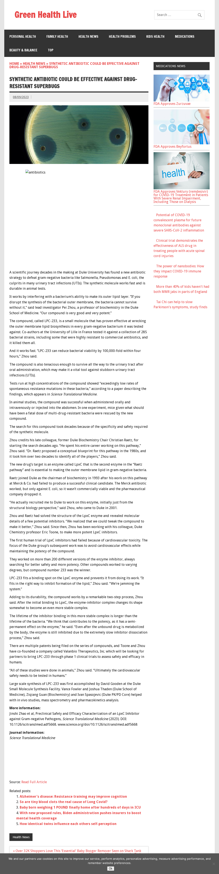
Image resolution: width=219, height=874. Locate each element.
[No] (214, 864)
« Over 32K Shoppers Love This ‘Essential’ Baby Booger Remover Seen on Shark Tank (77, 851)
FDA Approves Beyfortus (172, 147)
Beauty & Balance (23, 50)
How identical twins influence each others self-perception (68, 824)
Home (14, 64)
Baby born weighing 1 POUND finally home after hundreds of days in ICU (80, 807)
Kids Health (155, 36)
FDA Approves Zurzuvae (172, 104)
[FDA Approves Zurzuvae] (182, 100)
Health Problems (122, 36)
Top (50, 50)
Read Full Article (34, 782)
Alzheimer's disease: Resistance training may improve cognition (73, 796)
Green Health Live (46, 14)
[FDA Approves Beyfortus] (182, 143)
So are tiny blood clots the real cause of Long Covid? (64, 802)
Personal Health (22, 36)
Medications (184, 36)
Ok (110, 868)
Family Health (57, 36)
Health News (88, 36)
